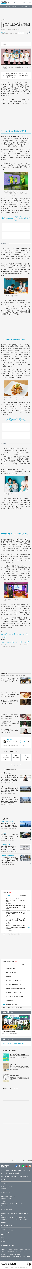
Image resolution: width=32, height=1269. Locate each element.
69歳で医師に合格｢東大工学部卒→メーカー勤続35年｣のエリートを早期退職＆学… (15, 907)
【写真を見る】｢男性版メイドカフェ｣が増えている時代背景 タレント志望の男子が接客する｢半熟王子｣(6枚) (17, 75)
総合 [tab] (9, 895)
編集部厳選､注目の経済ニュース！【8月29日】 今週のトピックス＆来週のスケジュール (10, 847)
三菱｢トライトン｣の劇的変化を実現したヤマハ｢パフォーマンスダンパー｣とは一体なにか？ (10, 836)
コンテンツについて (6, 1232)
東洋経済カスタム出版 (21, 1219)
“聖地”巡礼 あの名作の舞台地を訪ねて (16, 988)
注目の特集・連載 (8, 1012)
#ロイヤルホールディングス (10, 1043)
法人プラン (4, 1237)
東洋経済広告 (4, 1219)
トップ (3, 6)
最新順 (8, 6)
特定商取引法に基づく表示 (13, 1254)
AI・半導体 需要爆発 (8, 1031)
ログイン (24, 2)
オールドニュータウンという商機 (14, 996)
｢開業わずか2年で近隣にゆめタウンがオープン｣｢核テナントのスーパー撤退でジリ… (16, 914)
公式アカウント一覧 (18, 1249)
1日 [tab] (9, 964)
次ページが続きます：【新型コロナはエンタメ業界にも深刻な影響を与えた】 (16, 218)
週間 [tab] (23, 964)
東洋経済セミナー (20, 1217)
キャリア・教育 (22, 1176)
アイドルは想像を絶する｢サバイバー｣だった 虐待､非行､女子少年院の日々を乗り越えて (9, 731)
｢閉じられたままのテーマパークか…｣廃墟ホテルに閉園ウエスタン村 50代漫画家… (16, 900)
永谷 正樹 (3, 32)
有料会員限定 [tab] (23, 895)
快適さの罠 (13, 1065)
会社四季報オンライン (6, 1198)
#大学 (19, 1043)
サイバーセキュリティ (6, 1186)
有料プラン (4, 1234)
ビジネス (5, 19)
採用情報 (9, 1249)
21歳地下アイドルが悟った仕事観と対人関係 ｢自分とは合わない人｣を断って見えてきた (10, 716)
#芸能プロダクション (6, 642)
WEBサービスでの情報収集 (7, 1251)
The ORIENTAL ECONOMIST (8, 1196)
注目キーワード (7, 1039)
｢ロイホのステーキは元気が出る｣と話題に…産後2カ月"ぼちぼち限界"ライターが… (15, 920)
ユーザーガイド (5, 1239)
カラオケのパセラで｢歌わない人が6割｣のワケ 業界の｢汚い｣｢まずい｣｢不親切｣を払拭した (9, 680)
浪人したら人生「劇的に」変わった (15, 980)
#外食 (2, 637)
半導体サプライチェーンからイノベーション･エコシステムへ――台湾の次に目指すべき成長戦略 (10, 825)
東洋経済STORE (5, 1201)
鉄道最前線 (9, 976)
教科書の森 (4, 1222)
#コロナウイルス (21, 634)
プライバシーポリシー (21, 1251)
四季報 (10, 1173)
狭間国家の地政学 (14, 1075)
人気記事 (5, 892)
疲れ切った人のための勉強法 (17, 1054)
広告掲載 (27, 1249)
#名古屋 (11, 634)
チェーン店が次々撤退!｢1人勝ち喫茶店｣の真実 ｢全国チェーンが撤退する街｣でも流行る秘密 (10, 694)
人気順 (21, 6)
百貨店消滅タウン (10, 968)
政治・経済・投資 (11, 1176)
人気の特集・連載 (8, 961)
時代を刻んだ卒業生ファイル (13, 992)
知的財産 (3, 1254)
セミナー (3, 1173)
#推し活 (3, 634)
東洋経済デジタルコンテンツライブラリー (11, 1203)
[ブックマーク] (29, 33)
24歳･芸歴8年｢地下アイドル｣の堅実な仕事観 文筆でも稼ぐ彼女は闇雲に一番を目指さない (10, 723)
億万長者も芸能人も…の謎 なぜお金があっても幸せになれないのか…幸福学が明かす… (15, 927)
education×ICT (4, 1184)
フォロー (21, 32)
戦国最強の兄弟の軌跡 (11, 1004)
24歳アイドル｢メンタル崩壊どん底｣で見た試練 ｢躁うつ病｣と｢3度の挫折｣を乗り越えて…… (9, 701)
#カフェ (17, 642)
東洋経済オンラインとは (7, 1230)
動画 (26, 6)
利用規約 (3, 1241)
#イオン (24, 1043)
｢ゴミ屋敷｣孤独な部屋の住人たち (14, 984)
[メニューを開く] (30, 2)
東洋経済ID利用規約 (6, 1256)
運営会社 (3, 1249)
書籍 (16, 1173)
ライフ (29, 1176)
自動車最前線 (9, 1000)
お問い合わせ (26, 1256)
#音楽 (25, 642)
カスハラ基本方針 (17, 1256)
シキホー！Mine (5, 1205)
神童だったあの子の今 (11, 972)
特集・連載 (15, 6)
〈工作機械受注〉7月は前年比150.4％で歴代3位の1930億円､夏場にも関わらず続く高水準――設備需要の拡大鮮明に (10, 860)
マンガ (28, 1170)
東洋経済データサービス (7, 1217)
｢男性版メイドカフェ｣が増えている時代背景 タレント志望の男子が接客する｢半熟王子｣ (16, 25)
